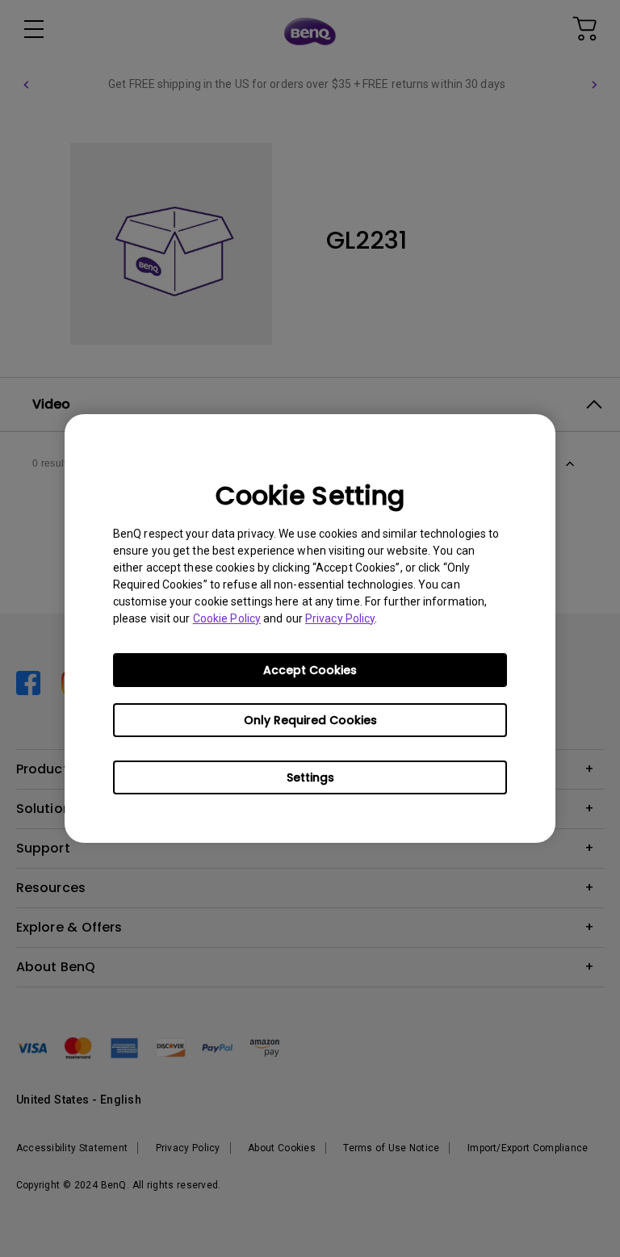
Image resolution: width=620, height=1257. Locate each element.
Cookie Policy (227, 618)
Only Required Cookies (310, 720)
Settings (310, 777)
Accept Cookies (310, 670)
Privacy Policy (340, 618)
